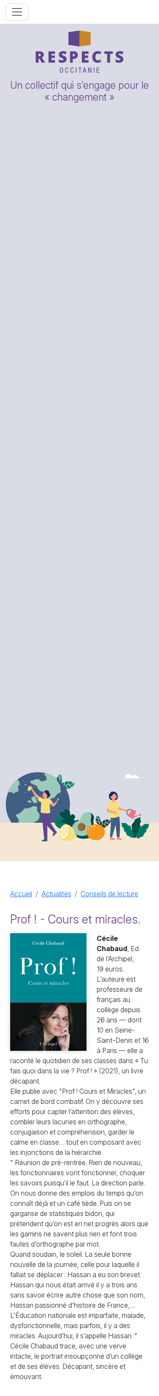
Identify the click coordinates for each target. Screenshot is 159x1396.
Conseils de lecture (109, 893)
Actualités (56, 893)
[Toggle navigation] (17, 11)
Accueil (21, 893)
